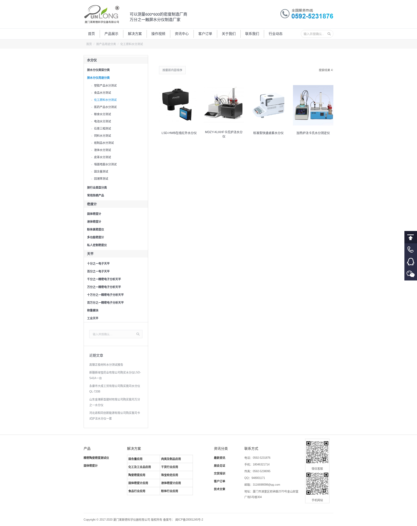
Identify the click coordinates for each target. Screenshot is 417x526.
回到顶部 (410, 237)
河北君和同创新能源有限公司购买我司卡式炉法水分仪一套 (114, 415)
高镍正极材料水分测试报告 (106, 364)
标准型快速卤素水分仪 (268, 133)
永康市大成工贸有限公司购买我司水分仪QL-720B (114, 388)
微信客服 (410, 274)
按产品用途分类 (106, 44)
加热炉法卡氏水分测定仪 (313, 133)
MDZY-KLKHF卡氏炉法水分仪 (224, 134)
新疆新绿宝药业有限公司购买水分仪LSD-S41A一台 (115, 375)
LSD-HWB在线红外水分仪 (179, 133)
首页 (89, 44)
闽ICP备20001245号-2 (189, 519)
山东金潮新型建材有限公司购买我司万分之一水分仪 (114, 402)
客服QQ (410, 262)
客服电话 (410, 249)
